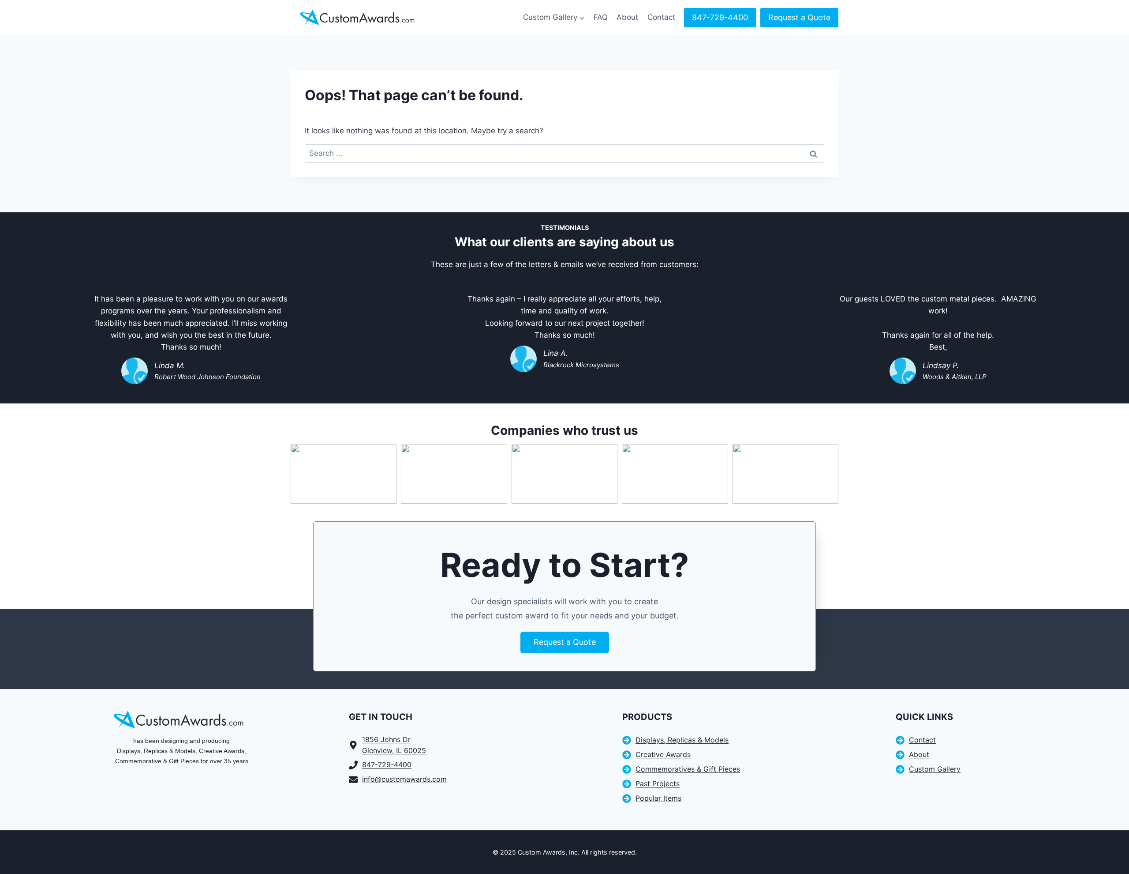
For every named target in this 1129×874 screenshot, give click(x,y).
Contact (661, 17)
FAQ (601, 17)
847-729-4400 (720, 17)
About (627, 17)
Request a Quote (799, 17)
